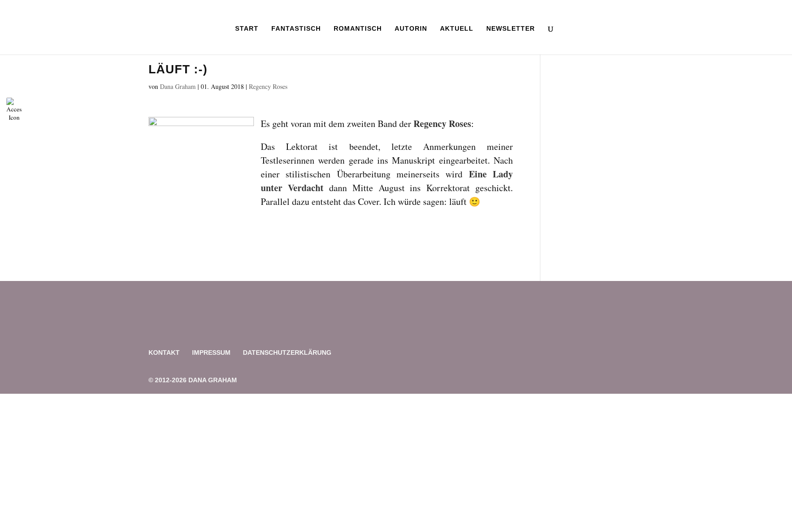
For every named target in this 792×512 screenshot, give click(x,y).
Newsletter (510, 28)
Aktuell (456, 28)
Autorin (411, 28)
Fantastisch (296, 28)
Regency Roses (268, 86)
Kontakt (164, 352)
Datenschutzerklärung (287, 352)
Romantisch (358, 28)
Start (246, 28)
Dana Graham (178, 86)
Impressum (211, 352)
